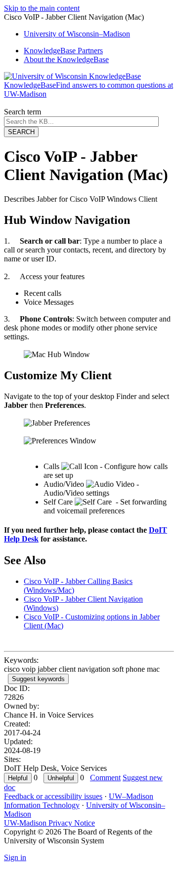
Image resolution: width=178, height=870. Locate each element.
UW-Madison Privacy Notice (49, 823)
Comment (105, 777)
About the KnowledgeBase (66, 59)
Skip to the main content (42, 8)
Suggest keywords (38, 679)
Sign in (15, 857)
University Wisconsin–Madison (77, 34)
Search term (22, 112)
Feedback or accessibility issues (53, 796)
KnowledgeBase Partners (63, 50)
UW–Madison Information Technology (78, 800)
